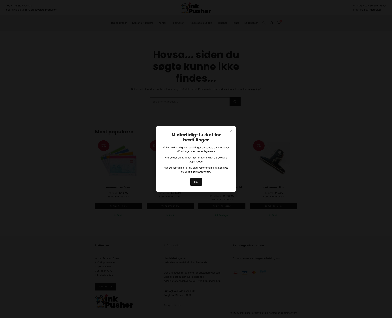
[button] (231, 145)
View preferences (221, 168)
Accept (171, 168)
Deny (196, 168)
